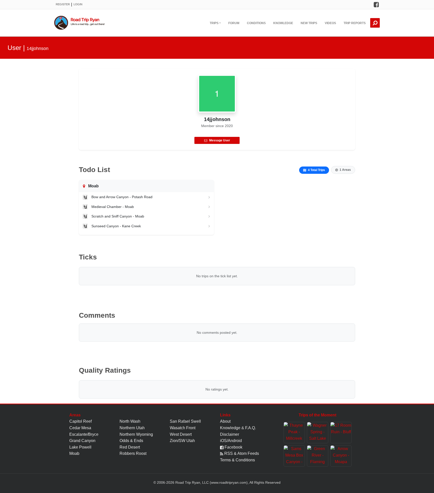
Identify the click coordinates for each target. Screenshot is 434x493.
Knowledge (283, 23)
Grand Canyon (82, 441)
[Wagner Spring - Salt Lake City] (317, 432)
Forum (233, 23)
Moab (74, 453)
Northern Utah (132, 428)
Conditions (256, 23)
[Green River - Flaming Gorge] (317, 456)
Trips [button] (214, 23)
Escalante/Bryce (83, 434)
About (225, 421)
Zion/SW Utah (182, 441)
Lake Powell (80, 447)
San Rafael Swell (185, 421)
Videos (330, 23)
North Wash (130, 421)
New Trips (309, 23)
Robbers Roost (133, 453)
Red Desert (130, 447)
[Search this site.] (375, 23)
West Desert (181, 434)
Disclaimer (229, 434)
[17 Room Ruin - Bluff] (341, 432)
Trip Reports (355, 23)
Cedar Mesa (80, 428)
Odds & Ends (131, 441)
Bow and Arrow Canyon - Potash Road (121, 197)
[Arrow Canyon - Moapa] (341, 456)
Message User (219, 140)
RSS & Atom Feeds (241, 453)
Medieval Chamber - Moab (112, 207)
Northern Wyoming (136, 434)
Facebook (233, 447)
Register (63, 4)
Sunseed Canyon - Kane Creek (116, 226)
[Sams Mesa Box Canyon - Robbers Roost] (294, 456)
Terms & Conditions (237, 460)
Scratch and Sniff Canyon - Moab (117, 216)
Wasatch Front (182, 428)
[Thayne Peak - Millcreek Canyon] (294, 432)
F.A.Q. (250, 428)
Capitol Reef (80, 421)
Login (78, 4)
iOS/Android (231, 441)
